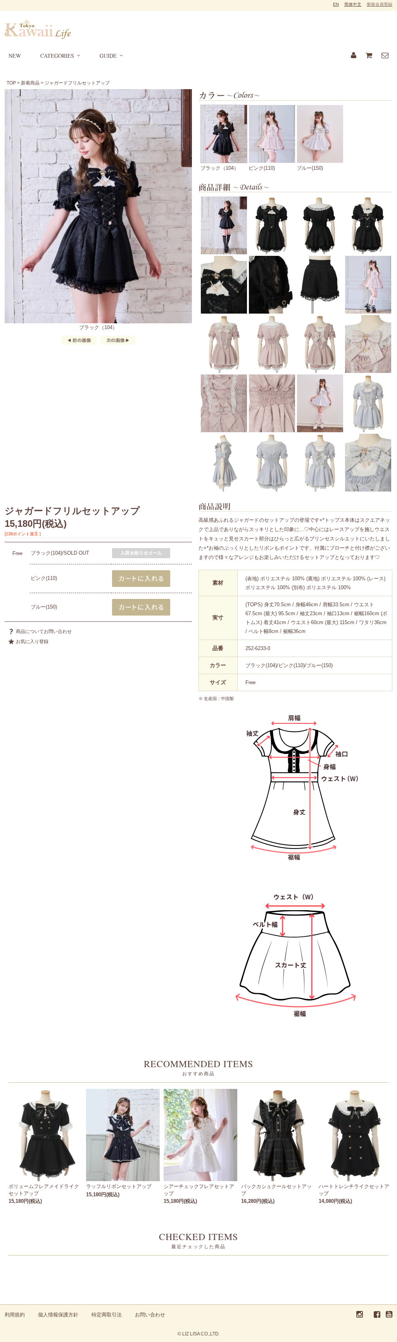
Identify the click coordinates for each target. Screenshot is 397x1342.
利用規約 (15, 1315)
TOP (11, 83)
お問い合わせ (150, 1315)
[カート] (369, 56)
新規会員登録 (379, 4)
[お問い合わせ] (385, 56)
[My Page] (353, 56)
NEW (15, 55)
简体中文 (352, 4)
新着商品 (30, 83)
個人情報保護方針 (58, 1315)
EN (336, 4)
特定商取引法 (106, 1315)
